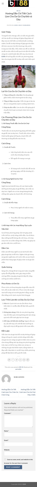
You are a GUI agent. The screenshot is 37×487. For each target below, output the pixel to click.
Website (6, 450)
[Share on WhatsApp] (9, 359)
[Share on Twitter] (16, 359)
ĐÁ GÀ (18, 10)
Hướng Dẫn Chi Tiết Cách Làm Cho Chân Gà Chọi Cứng (10, 392)
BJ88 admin (26, 25)
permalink (18, 369)
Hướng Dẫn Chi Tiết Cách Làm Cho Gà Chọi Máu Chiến (27, 392)
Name (6, 431)
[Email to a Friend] (20, 359)
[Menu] (3, 3)
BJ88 (3, 56)
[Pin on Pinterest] (24, 359)
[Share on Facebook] (13, 359)
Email (6, 440)
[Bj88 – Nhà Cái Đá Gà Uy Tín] (18, 3)
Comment (7, 413)
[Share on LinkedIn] (27, 359)
